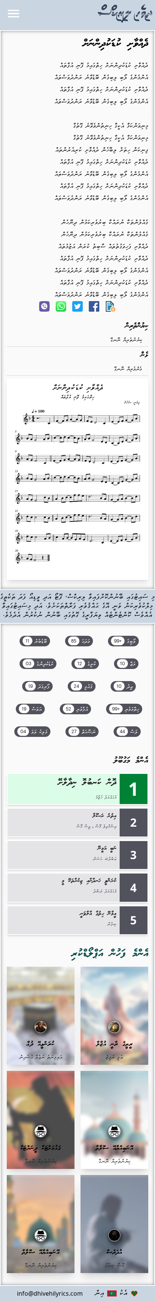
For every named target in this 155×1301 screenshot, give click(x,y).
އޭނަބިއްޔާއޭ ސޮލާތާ (115, 1148)
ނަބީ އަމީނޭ (107, 848)
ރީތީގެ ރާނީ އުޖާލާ (114, 1044)
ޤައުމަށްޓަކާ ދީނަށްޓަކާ (40, 1148)
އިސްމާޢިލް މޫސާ (106, 827)
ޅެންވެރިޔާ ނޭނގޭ (128, 369)
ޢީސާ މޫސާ (83, 827)
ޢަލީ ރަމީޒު (114, 1057)
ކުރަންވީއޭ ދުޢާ (41, 1044)
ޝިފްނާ (112, 924)
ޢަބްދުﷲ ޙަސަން (105, 859)
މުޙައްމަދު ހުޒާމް (106, 798)
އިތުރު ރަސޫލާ (105, 816)
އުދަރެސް (114, 1252)
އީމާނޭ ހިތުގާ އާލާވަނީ (98, 913)
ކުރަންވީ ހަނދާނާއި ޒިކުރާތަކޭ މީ (89, 881)
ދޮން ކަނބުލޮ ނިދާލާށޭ (87, 782)
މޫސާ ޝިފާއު (114, 1265)
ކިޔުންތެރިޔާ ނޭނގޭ (126, 340)
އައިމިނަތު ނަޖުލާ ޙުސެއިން (40, 1057)
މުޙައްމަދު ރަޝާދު (105, 892)
